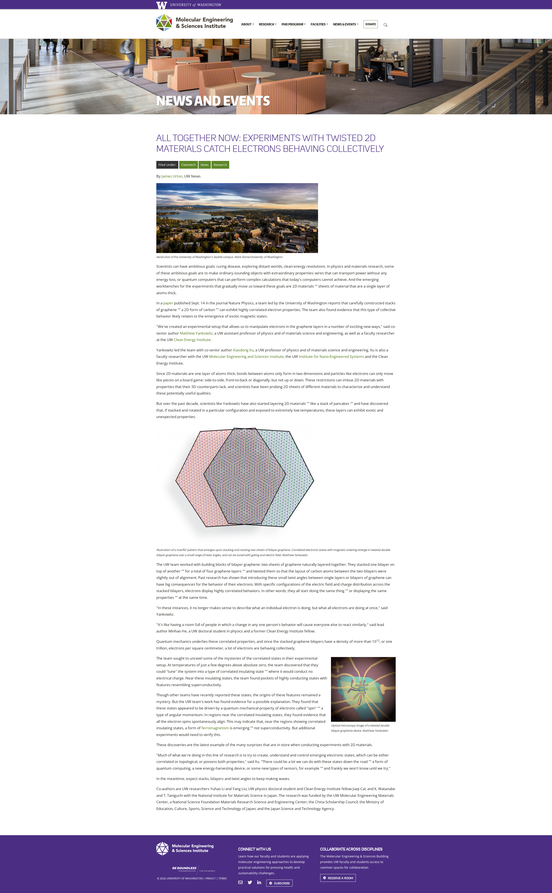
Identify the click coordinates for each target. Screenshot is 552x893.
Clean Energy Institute (192, 339)
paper (168, 302)
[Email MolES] (240, 883)
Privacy (210, 878)
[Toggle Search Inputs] (385, 24)
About (246, 24)
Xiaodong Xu (243, 349)
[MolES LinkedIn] (259, 883)
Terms (222, 878)
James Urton (172, 176)
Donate (370, 24)
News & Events (344, 24)
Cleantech (188, 165)
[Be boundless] (202, 870)
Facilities (318, 24)
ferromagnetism (215, 727)
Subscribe (282, 883)
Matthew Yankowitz (196, 333)
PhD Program (292, 24)
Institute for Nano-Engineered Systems (331, 356)
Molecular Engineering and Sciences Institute (246, 356)
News (205, 165)
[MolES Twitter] (250, 883)
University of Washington (161, 5)
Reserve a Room (340, 878)
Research (266, 24)
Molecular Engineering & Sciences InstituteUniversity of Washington (195, 22)
